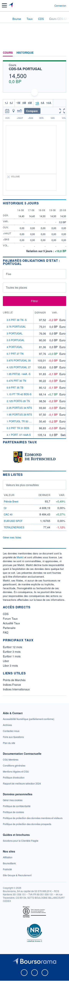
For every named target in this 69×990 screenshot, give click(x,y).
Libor (6, 661)
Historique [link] (25, 52)
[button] (4, 5)
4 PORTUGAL (14, 347)
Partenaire (9, 628)
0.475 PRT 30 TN (16, 380)
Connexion (60, 5)
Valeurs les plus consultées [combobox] (22, 485)
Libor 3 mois (10, 665)
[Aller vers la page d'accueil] (11, 5)
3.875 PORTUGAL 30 (19, 360)
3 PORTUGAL (14, 333)
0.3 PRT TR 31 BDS (18, 428)
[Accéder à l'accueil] (5, 18)
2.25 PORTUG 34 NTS (19, 408)
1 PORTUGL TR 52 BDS (20, 421)
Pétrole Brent (11, 501)
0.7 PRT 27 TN (15, 353)
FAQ (5, 632)
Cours (8, 52)
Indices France (12, 685)
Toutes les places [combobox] (16, 287)
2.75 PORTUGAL (16, 326)
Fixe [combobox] (8, 274)
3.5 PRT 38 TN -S (17, 320)
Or (5, 508)
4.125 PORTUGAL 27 (19, 367)
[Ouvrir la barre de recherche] (44, 5)
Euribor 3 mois (12, 651)
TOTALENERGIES (14, 527)
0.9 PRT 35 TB (15, 387)
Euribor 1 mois (12, 656)
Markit (20, 557)
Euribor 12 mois (12, 647)
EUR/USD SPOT (13, 521)
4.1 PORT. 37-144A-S (19, 435)
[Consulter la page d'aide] (50, 5)
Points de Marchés (14, 680)
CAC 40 (8, 514)
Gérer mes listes (12, 537)
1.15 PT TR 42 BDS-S (19, 394)
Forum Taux (10, 618)
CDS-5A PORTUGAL (25, 68)
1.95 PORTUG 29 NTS (19, 414)
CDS (5, 614)
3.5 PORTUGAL (16, 340)
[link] (28, 719)
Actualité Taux (11, 623)
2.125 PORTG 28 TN (18, 401)
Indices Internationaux (16, 689)
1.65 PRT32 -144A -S (18, 374)
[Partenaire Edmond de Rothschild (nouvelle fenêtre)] (34, 457)
